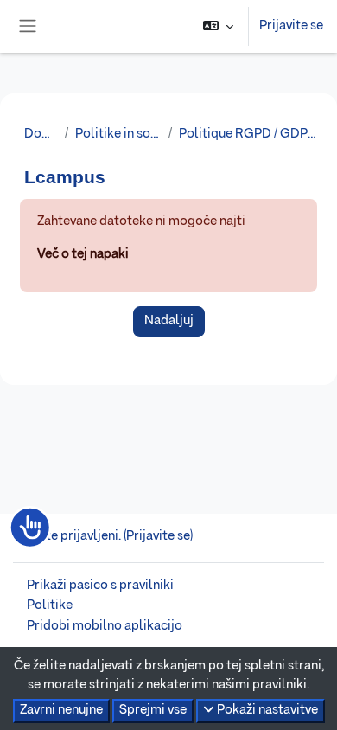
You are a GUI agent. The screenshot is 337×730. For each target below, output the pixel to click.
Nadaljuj (169, 321)
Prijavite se (291, 26)
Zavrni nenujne (61, 710)
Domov (41, 134)
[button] (218, 26)
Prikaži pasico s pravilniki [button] (100, 586)
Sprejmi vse (153, 710)
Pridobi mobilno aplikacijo (104, 626)
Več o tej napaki (83, 254)
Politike (50, 605)
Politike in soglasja (118, 134)
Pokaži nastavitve (266, 710)
